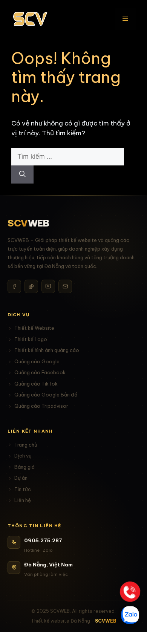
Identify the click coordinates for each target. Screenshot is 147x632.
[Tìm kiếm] (22, 174)
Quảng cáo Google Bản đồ (45, 395)
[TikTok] (31, 286)
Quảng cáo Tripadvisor (41, 406)
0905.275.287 (43, 540)
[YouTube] (48, 286)
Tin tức (22, 489)
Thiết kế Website (34, 328)
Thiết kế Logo (30, 339)
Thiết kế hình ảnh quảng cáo (46, 350)
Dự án (21, 478)
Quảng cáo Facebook (40, 372)
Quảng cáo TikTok (36, 384)
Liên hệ (22, 500)
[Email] (65, 286)
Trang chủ (25, 445)
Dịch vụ (23, 456)
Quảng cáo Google (37, 361)
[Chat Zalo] (130, 615)
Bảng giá (24, 467)
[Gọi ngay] (129, 591)
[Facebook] (14, 286)
